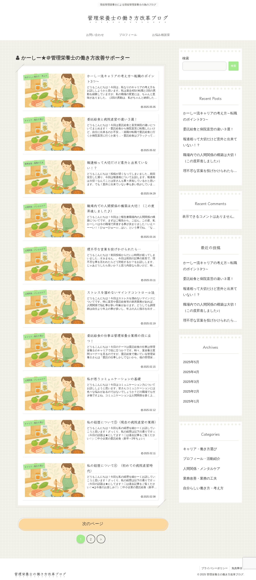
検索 (185, 58)
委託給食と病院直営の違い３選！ (208, 129)
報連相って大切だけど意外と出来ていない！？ (210, 142)
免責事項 (237, 568)
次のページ (92, 523)
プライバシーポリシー (214, 568)
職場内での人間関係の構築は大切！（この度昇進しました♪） (210, 158)
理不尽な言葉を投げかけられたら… (210, 171)
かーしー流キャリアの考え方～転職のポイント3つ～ (210, 116)
